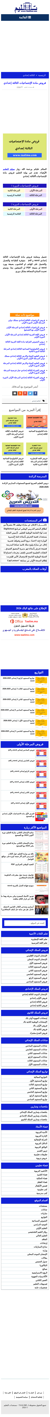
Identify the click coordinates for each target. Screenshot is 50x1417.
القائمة (23, 17)
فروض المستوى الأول (38, 963)
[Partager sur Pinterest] (25, 393)
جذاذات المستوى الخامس (36, 1049)
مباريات (44, 1213)
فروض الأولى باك (40, 1025)
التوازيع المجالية (40, 1077)
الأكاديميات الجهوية (39, 1276)
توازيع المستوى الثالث (38, 1084)
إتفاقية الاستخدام (36, 1397)
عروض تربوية (41, 1158)
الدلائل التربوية (41, 1143)
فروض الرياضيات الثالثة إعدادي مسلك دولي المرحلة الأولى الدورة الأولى (26, 321)
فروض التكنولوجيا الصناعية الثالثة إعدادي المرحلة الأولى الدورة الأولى (13, 461)
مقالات (44, 1258)
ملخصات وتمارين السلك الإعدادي (33, 1116)
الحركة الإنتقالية (40, 1139)
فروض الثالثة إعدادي (38, 1002)
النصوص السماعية (39, 1221)
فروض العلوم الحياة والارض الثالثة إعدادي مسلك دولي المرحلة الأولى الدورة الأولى (24, 357)
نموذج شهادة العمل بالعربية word (20, 885)
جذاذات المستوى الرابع (37, 1057)
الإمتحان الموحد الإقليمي (37, 955)
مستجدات (43, 1206)
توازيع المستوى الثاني (38, 1088)
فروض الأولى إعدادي (38, 998)
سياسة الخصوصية (22, 1397)
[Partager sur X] (30, 393)
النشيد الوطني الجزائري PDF (22, 864)
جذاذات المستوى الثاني (37, 1053)
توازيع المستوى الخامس (37, 1092)
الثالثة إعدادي (36, 401)
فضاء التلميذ (42, 1174)
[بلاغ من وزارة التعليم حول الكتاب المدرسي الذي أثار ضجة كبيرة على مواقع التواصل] (41, 856)
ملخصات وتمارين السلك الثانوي (34, 1119)
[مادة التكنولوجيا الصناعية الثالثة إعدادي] (36, 421)
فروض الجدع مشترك (38, 1033)
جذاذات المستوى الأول (37, 1064)
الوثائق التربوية (41, 1147)
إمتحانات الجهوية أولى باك (36, 1018)
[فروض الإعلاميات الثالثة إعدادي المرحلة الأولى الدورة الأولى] (12, 421)
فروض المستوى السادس (36, 981)
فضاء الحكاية (42, 1178)
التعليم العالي (41, 1235)
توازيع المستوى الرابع (38, 1095)
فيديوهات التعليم (40, 1284)
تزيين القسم (42, 1151)
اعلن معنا (8, 1393)
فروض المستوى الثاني (38, 970)
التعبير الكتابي (41, 1280)
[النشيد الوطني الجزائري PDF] (41, 867)
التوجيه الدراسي (40, 1224)
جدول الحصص (41, 1261)
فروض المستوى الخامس (37, 974)
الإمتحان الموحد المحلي (37, 959)
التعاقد (44, 1239)
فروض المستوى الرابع (38, 978)
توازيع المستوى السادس (37, 1099)
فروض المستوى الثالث (37, 967)
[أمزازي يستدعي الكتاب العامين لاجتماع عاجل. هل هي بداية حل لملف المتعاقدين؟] (41, 909)
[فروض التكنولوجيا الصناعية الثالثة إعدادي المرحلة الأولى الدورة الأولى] (12, 449)
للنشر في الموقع (19, 1393)
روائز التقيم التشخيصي (37, 1232)
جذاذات (44, 1209)
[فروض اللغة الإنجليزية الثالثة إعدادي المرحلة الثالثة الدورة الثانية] (36, 449)
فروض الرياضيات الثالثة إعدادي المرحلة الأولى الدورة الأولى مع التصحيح (25, 328)
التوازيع (44, 1217)
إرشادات (43, 1243)
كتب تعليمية (42, 1189)
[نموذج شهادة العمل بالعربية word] (41, 888)
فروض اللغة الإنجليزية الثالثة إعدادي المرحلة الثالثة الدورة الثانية (38, 461)
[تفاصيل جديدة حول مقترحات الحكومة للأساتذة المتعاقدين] (41, 878)
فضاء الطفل (42, 1182)
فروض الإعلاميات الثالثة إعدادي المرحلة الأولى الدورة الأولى (14, 434)
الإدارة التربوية (41, 1136)
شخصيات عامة (41, 1287)
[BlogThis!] (20, 393)
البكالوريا (43, 1265)
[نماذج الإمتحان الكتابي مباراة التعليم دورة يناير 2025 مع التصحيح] (41, 846)
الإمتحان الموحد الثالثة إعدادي (34, 994)
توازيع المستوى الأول (38, 1081)
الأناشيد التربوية (40, 1171)
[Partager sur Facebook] (35, 393)
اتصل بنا (31, 1393)
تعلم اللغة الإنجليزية (39, 939)
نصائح (44, 1269)
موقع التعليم (9, 169)
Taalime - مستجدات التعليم (15, 1405)
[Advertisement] (25, 47)
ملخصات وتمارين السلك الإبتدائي (33, 1112)
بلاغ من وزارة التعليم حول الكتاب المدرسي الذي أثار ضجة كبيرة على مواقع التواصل (18, 856)
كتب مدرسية (42, 1193)
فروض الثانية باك (40, 1029)
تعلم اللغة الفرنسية (39, 943)
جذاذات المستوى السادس (36, 1046)
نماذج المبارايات (40, 1247)
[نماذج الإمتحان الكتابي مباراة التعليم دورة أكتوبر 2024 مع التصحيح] (41, 835)
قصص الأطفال (41, 1186)
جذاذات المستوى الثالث (37, 1060)
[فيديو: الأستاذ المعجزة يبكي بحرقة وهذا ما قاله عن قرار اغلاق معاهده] (41, 899)
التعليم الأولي (41, 1228)
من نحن (39, 1393)
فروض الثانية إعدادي (38, 1005)
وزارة (45, 1250)
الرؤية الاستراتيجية (39, 1273)
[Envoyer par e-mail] (14, 393)
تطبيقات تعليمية (40, 1154)
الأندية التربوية (41, 1132)
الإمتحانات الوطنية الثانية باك (35, 1022)
